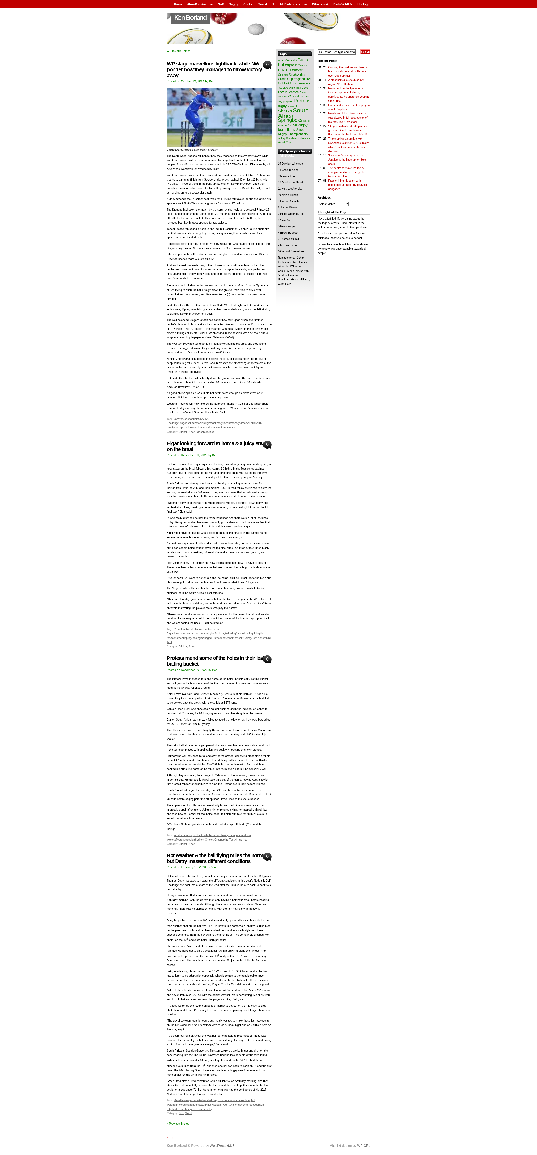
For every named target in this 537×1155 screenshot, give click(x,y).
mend (242, 835)
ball (210, 1100)
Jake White (289, 87)
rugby (282, 106)
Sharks (285, 111)
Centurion (303, 65)
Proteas (216, 638)
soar (256, 1104)
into (178, 1104)
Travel (262, 4)
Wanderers (209, 427)
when (303, 138)
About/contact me (200, 4)
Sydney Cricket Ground (209, 839)
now (302, 96)
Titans (291, 129)
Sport (192, 431)
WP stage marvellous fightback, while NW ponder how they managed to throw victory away (214, 69)
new (280, 96)
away (177, 418)
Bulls (303, 60)
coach (284, 69)
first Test (283, 83)
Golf (221, 4)
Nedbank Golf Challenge (226, 1104)
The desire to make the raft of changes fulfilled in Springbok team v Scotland (346, 172)
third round (178, 1109)
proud (184, 427)
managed (236, 423)
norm (244, 1104)
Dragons (184, 423)
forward (240, 633)
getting (249, 633)
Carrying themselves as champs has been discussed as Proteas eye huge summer (348, 71)
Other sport (320, 4)
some (232, 638)
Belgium (217, 1100)
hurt (184, 638)
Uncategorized (205, 431)
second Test (294, 106)
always (188, 1100)
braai (201, 629)
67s (176, 1100)
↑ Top (170, 1137)
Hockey (362, 4)
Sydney (247, 638)
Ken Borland (190, 17)
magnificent (224, 423)
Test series (258, 638)
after (181, 1100)
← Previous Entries (178, 50)
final (203, 835)
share (250, 1104)
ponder (177, 427)
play (280, 101)
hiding (256, 633)
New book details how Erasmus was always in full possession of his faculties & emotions (348, 117)
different (240, 1100)
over (307, 96)
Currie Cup (285, 79)
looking (196, 638)
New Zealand (291, 96)
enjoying (210, 633)
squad (306, 120)
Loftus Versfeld (289, 92)
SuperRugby (298, 125)
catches (185, 418)
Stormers (282, 125)
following (230, 633)
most (304, 92)
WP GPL (363, 1145)
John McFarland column (289, 4)
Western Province (226, 427)
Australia (192, 629)
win (309, 138)
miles (208, 1104)
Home (178, 4)
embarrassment (195, 633)
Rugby (233, 4)
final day (220, 633)
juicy (189, 638)
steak (239, 638)
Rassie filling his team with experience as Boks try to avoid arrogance (347, 185)
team (282, 130)
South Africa (293, 113)
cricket (297, 70)
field (203, 423)
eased (182, 633)
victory (198, 427)
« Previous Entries (178, 1123)
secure (225, 638)
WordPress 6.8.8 (222, 1145)
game (301, 83)
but (281, 64)
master (201, 1104)
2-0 (176, 629)
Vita (333, 1145)
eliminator (195, 423)
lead (183, 1104)
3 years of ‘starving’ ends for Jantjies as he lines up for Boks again (347, 159)
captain (208, 629)
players (288, 101)
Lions (304, 87)
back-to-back (200, 1100)
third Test (229, 839)
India (308, 83)
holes (209, 835)
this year (189, 1109)
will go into (241, 839)
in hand (217, 835)
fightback (211, 423)
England (299, 79)
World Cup (284, 142)
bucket (197, 835)
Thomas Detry (203, 1109)
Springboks (290, 120)
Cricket (248, 4)
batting (189, 835)
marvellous (248, 423)
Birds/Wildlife (342, 4)
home (178, 638)
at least (182, 629)
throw (191, 427)
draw (176, 633)
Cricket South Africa (291, 74)
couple (194, 418)
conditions (228, 1100)
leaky (225, 835)
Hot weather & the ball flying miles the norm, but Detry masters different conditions (215, 858)
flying (248, 1100)
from (293, 83)
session (190, 839)
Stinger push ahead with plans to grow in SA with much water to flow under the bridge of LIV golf (348, 130)
